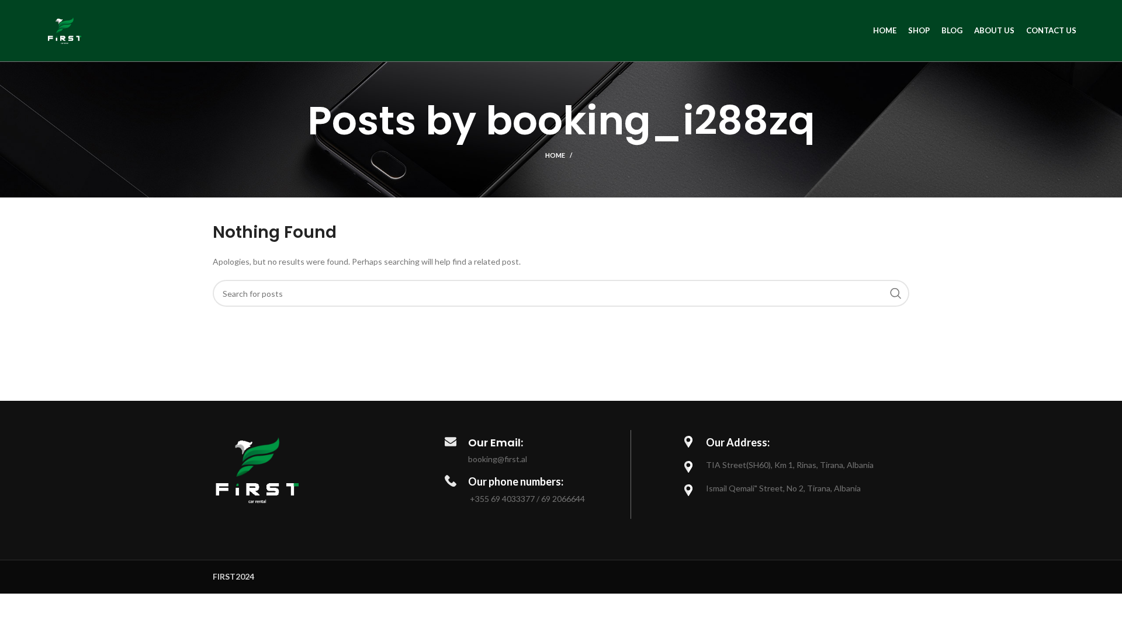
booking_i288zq (650, 120)
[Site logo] (64, 29)
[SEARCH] (895, 293)
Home (555, 155)
